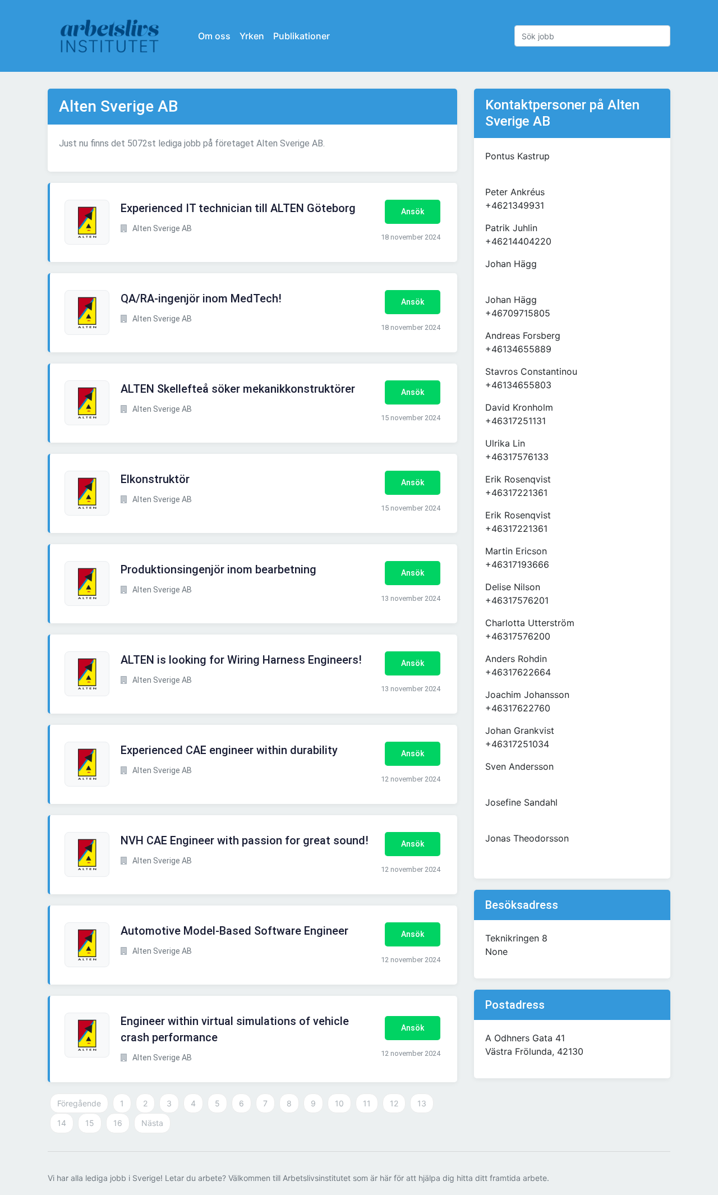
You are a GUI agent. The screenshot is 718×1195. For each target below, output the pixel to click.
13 (421, 1103)
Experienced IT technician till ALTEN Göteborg (238, 208)
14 (61, 1123)
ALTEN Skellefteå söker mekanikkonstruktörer (238, 389)
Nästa (152, 1123)
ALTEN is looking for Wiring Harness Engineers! (241, 660)
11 (367, 1103)
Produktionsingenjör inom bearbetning (218, 569)
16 (117, 1123)
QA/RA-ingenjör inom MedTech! (201, 298)
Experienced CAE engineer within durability (229, 750)
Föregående (79, 1103)
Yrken (252, 36)
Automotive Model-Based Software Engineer (234, 930)
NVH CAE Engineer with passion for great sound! (245, 840)
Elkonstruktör (155, 479)
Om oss (214, 36)
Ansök (412, 211)
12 (394, 1103)
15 (89, 1123)
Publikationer (301, 36)
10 (339, 1103)
